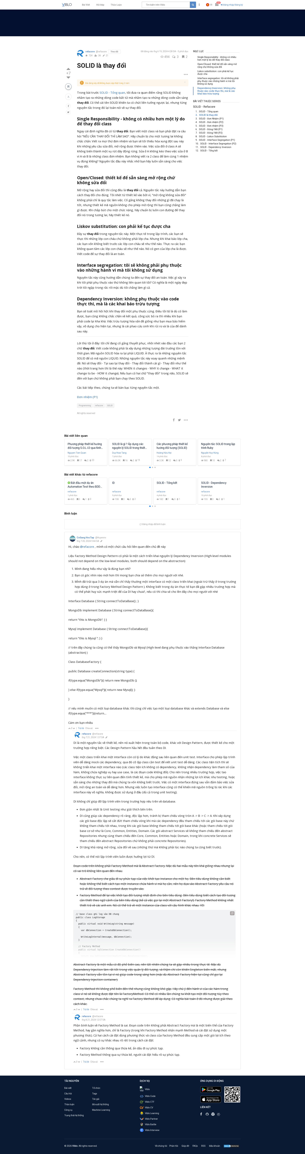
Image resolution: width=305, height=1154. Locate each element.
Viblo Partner (151, 1119)
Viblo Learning (152, 1113)
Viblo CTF (149, 1102)
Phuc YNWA (212, 453)
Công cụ (68, 1110)
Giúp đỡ (185, 1146)
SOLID (110, 405)
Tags (94, 1093)
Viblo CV (149, 1107)
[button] (209, 4)
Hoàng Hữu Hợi (124, 453)
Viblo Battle (150, 1124)
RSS (203, 1146)
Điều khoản (214, 1146)
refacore (90, 51)
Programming (85, 405)
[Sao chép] (232, 913)
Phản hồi (173, 1146)
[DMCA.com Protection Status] (231, 1146)
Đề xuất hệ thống (100, 1104)
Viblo (147, 1089)
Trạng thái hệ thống (74, 1115)
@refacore (87, 547)
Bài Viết (86, 4)
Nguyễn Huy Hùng (170, 453)
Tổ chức (96, 1088)
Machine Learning (101, 1110)
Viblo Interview (152, 1130)
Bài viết (67, 1088)
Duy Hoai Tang (80, 453)
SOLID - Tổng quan (112, 92)
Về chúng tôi (161, 1146)
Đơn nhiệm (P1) (87, 397)
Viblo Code (150, 1096)
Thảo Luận (116, 4)
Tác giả (95, 1099)
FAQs (195, 1146)
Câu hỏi (68, 1093)
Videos (67, 1099)
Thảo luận (69, 1104)
